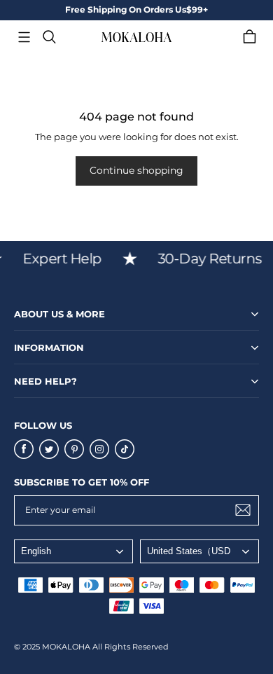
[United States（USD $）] (199, 551)
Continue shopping (136, 170)
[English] (73, 551)
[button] (24, 37)
